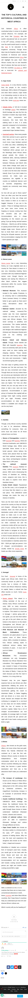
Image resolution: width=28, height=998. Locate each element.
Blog (18, 989)
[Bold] (2, 936)
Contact (15, 991)
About (9, 989)
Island (13, 109)
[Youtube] (16, 967)
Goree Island (7, 598)
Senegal (8, 441)
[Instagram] (19, 967)
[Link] (16, 936)
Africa (16, 28)
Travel (25, 989)
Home (5, 989)
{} (17, 936)
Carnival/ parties (8, 134)
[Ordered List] (9, 936)
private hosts (19, 548)
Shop (12, 991)
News (21, 989)
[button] (2, 989)
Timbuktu (16, 36)
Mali (6, 47)
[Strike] (7, 936)
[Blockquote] (12, 936)
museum (15, 466)
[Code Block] (14, 936)
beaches (19, 345)
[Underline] (6, 936)
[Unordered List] (11, 936)
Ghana (3, 745)
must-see (16, 100)
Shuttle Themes (11, 987)
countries (8, 895)
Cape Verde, (5, 85)
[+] (19, 936)
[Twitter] (12, 967)
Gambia (17, 441)
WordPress (23, 987)
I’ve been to (18, 68)
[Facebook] (8, 967)
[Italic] (4, 936)
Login (25, 927)
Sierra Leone (5, 263)
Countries (14, 989)
